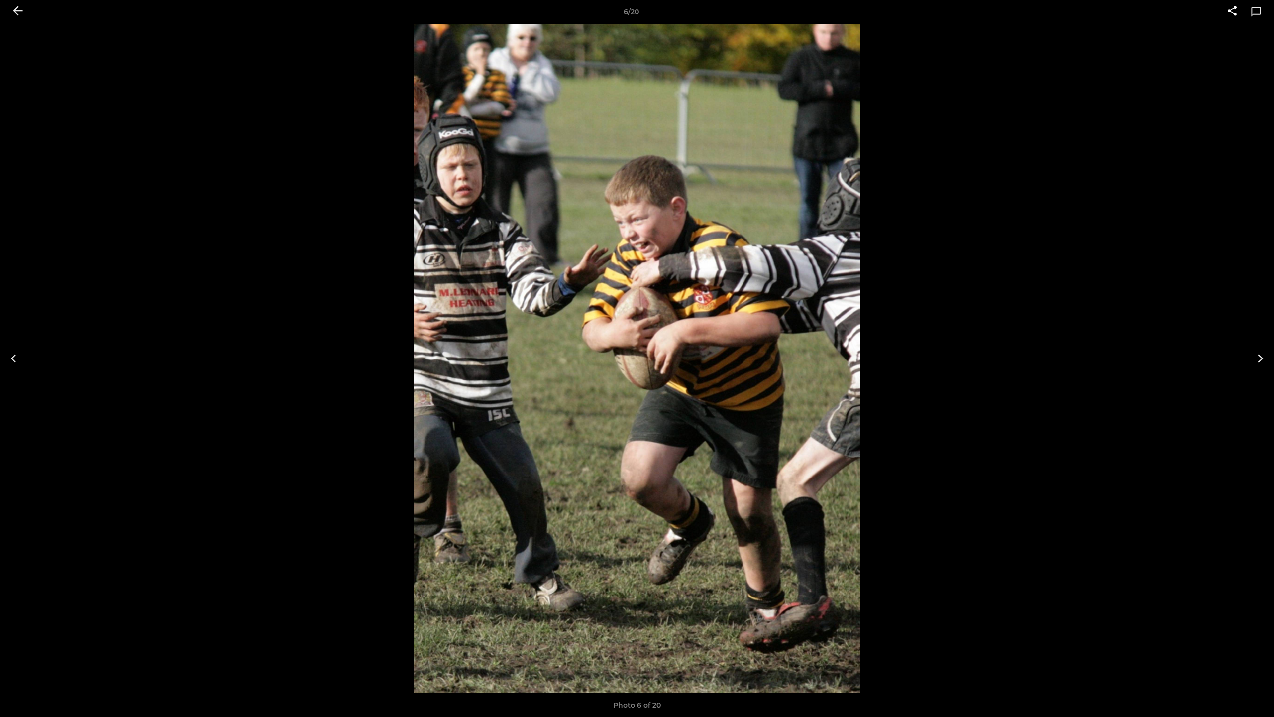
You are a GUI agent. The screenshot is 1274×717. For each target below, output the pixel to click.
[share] (1232, 12)
